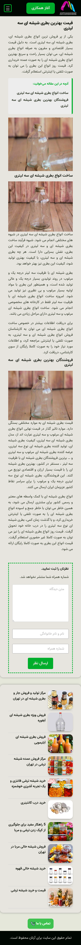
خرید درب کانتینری (33, 803)
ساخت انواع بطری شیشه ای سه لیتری (42, 93)
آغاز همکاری (41, 8)
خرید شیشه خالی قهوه (31, 868)
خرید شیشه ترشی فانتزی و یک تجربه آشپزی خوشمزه (28, 783)
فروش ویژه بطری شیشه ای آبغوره (28, 718)
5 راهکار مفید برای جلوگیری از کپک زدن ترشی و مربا (27, 827)
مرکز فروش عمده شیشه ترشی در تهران (30, 761)
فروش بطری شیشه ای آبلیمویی (31, 739)
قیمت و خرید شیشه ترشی (28, 890)
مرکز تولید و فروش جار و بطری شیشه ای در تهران (29, 695)
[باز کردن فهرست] (8, 8)
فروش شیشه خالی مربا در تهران (28, 849)
